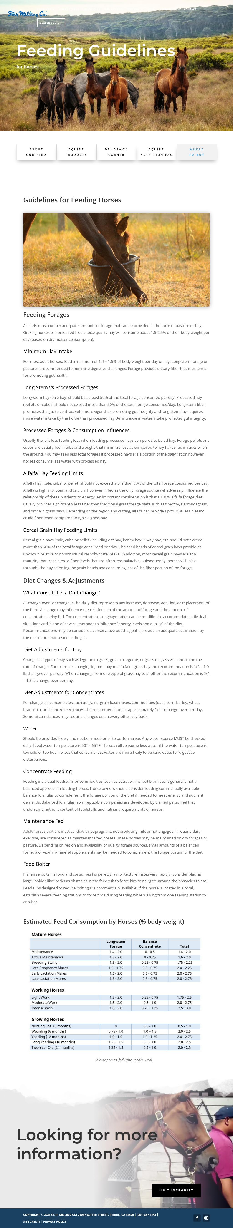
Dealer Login (49, 22)
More (151, 9)
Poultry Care (114, 9)
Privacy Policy (54, 1221)
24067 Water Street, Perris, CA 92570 (106, 1215)
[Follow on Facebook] (197, 1218)
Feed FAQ (133, 9)
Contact (190, 9)
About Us (169, 9)
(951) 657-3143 (146, 1215)
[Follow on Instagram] (206, 1218)
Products (44, 9)
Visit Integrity (176, 1190)
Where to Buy (69, 9)
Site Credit (31, 1221)
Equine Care (91, 9)
